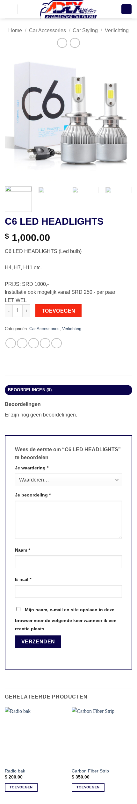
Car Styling (85, 30)
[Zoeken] (24, 9)
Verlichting (117, 30)
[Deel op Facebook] (22, 343)
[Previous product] (75, 43)
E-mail (23, 579)
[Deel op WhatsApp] (10, 343)
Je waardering (31, 467)
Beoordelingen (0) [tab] (30, 390)
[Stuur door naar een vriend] (45, 343)
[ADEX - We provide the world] (68, 9)
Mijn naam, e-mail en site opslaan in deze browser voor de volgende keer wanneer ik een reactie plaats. (66, 619)
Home (15, 30)
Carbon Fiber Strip (90, 771)
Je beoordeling (33, 494)
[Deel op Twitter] (33, 343)
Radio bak (15, 771)
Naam (22, 550)
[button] (8, 9)
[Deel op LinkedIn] (56, 343)
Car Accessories (47, 30)
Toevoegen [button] (21, 787)
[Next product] (62, 43)
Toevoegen (59, 311)
